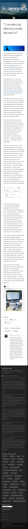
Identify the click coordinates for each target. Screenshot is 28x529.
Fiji (3, 478)
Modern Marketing (6, 490)
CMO (4, 464)
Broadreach (5, 461)
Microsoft (7, 328)
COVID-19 (5, 467)
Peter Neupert (7, 331)
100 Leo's (5, 456)
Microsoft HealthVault (15, 328)
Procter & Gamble (21, 490)
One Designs (19, 525)
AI (23, 456)
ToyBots (4, 498)
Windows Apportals (7, 501)
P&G (14, 490)
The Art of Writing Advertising (17, 495)
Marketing (5, 484)
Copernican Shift (11, 464)
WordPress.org (5, 519)
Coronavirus (20, 464)
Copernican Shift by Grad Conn (11, 376)
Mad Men (22, 481)
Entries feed (4, 514)
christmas (13, 461)
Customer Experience (14, 467)
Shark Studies (6, 492)
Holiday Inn (17, 478)
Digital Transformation (7, 476)
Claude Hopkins (21, 461)
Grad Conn (8, 37)
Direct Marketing (18, 476)
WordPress (4, 527)
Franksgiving (10, 478)
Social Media (14, 492)
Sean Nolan (15, 331)
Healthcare (8, 42)
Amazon (13, 459)
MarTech (23, 484)
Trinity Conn (11, 498)
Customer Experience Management (10, 470)
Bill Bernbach (20, 459)
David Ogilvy (5, 473)
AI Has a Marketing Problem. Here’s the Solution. (12, 378)
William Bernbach (20, 498)
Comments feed (5, 516)
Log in (3, 511)
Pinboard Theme (11, 525)
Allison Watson (6, 459)
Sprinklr (21, 492)
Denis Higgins (14, 473)
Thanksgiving (5, 495)
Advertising (12, 456)
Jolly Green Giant (6, 481)
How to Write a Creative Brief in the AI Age (11, 409)
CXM (21, 470)
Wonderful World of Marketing (19, 501)
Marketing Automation (14, 484)
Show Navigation (13, 18)
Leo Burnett (15, 481)
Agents (19, 456)
